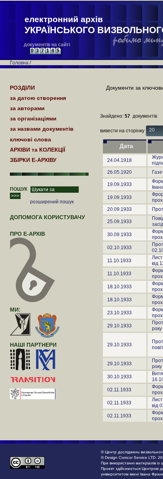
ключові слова (30, 139)
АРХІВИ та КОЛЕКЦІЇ (37, 150)
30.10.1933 (119, 376)
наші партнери (33, 345)
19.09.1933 (119, 184)
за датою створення (38, 98)
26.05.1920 (119, 172)
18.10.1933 (119, 286)
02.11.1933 (119, 390)
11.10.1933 (119, 260)
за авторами (27, 108)
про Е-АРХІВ (27, 234)
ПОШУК (18, 189)
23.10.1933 (119, 313)
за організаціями (33, 118)
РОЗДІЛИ (22, 88)
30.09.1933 (119, 234)
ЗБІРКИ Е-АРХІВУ (33, 160)
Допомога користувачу (47, 217)
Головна (19, 63)
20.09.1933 (119, 209)
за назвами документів (42, 129)
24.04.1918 (119, 160)
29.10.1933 (119, 326)
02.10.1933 (119, 247)
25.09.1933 (119, 221)
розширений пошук (52, 202)
